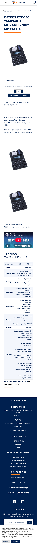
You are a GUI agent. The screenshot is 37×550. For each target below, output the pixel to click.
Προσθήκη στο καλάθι (18, 95)
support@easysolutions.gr (18, 488)
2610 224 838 (17, 426)
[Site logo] (18, 2)
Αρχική (6, 10)
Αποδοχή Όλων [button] (15, 541)
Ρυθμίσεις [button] (6, 541)
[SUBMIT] (29, 522)
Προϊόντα (11, 10)
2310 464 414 (17, 416)
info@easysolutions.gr (18, 477)
